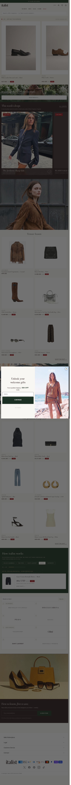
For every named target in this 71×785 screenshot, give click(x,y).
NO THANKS (18, 407)
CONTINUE (18, 400)
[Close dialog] (66, 368)
